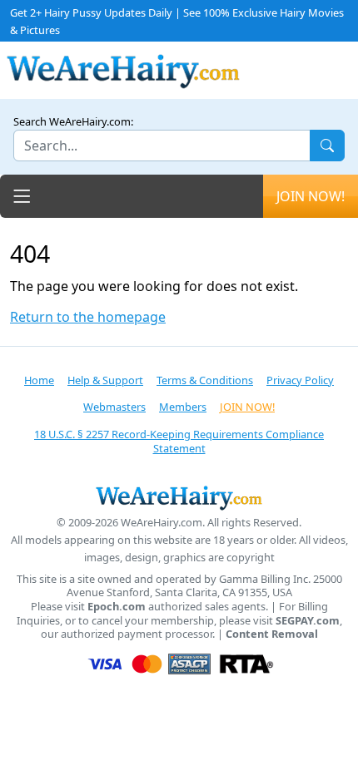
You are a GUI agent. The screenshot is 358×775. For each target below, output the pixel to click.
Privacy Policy (300, 380)
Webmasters (114, 406)
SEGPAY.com (308, 621)
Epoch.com (116, 607)
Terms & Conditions (205, 380)
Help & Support (105, 380)
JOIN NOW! (310, 196)
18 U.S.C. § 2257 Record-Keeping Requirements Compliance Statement (179, 441)
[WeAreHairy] (179, 497)
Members (182, 406)
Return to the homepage (88, 317)
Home (39, 380)
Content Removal (272, 634)
